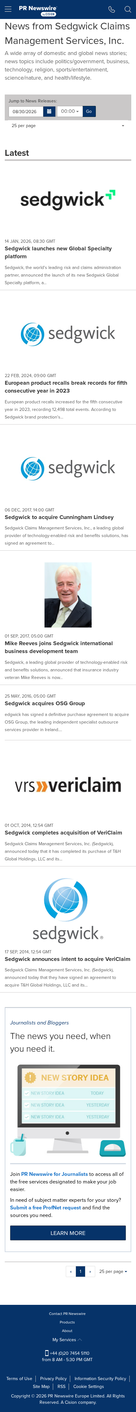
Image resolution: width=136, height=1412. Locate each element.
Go (89, 111)
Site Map (41, 1386)
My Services (65, 1339)
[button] (49, 111)
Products (67, 1322)
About (67, 1331)
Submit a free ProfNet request (45, 1208)
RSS (61, 1386)
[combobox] (70, 111)
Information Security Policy (100, 1378)
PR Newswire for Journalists (54, 1174)
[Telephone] (112, 9)
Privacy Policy (53, 1378)
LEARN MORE (68, 1233)
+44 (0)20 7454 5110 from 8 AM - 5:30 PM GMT (67, 1356)
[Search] (128, 9)
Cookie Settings (88, 1386)
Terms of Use (19, 1378)
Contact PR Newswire (67, 1314)
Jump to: (33, 101)
